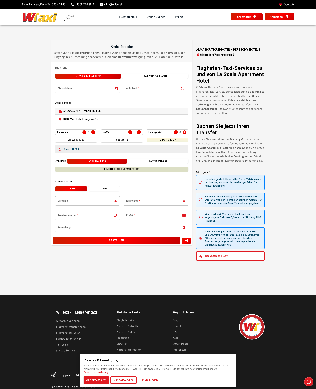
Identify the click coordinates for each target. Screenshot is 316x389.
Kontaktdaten (63, 181)
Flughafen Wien (126, 319)
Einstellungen (149, 380)
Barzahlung (99, 161)
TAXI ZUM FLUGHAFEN (90, 76)
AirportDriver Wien (68, 320)
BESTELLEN (116, 240)
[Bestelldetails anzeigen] (186, 241)
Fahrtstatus (243, 16)
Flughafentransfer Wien (71, 326)
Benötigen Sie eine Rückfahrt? (122, 169)
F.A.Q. (176, 331)
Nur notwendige (123, 380)
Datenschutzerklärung (96, 372)
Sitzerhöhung (76, 140)
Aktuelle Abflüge (127, 331)
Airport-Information (129, 349)
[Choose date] (116, 88)
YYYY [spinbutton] (70, 88)
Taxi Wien (62, 344)
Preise (179, 16)
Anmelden (276, 16)
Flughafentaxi (128, 16)
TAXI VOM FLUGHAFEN (155, 76)
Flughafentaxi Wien (68, 332)
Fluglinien (123, 337)
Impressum (180, 349)
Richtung (61, 67)
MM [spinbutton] (64, 88)
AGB (175, 337)
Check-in (122, 343)
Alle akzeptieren (96, 380)
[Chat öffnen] (308, 381)
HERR (73, 188)
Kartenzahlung (158, 161)
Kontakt (178, 325)
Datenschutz (180, 343)
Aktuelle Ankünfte (128, 325)
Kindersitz (122, 140)
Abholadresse (63, 102)
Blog (176, 319)
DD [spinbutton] (59, 88)
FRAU (104, 188)
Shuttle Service (65, 350)
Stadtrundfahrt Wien (68, 338)
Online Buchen (156, 16)
